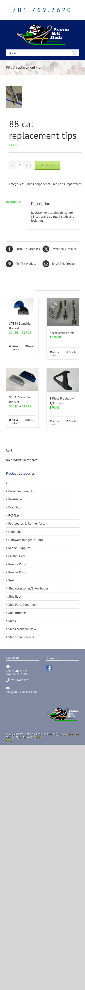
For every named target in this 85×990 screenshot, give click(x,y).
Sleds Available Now (22, 629)
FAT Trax (13, 515)
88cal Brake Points (62, 333)
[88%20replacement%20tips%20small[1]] (42, 97)
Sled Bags (15, 596)
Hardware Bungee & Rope (25, 540)
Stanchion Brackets (21, 637)
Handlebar (15, 532)
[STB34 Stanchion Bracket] (22, 307)
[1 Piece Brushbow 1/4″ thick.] (63, 380)
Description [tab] (13, 202)
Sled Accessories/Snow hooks (28, 588)
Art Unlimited (72, 734)
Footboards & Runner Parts (26, 523)
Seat (11, 580)
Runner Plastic (18, 564)
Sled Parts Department (66, 184)
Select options (15, 348)
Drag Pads (15, 507)
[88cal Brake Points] (63, 312)
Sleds (12, 621)
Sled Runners (17, 613)
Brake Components (37, 184)
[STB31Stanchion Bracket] (22, 379)
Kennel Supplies (19, 548)
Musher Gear (16, 556)
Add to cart (47, 165)
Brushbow (15, 499)
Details (31, 346)
